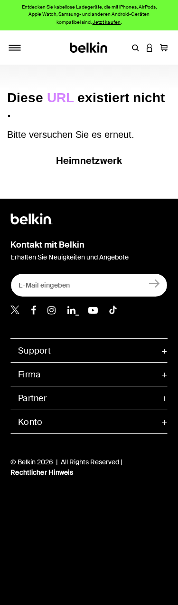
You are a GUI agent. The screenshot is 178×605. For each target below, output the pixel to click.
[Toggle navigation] (14, 47)
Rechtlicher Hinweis (41, 472)
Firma (29, 374)
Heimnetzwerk (89, 160)
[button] (135, 47)
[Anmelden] (154, 283)
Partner (32, 398)
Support (34, 350)
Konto (30, 422)
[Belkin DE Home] (89, 47)
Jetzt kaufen (107, 22)
